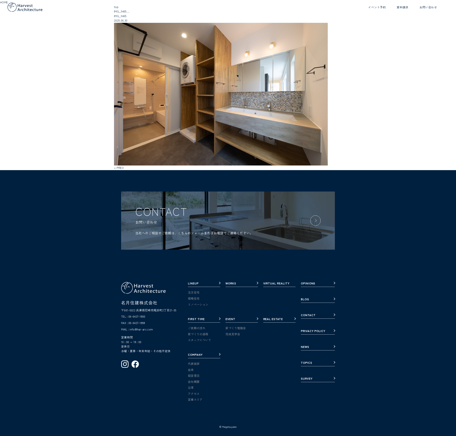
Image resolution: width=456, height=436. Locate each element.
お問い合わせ (428, 7)
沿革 (191, 387)
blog (305, 299)
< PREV (119, 167)
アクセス (194, 393)
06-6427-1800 (136, 316)
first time (196, 319)
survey (307, 379)
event (230, 319)
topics (306, 363)
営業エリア (195, 399)
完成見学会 (233, 334)
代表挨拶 (194, 363)
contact (308, 315)
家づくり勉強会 (236, 328)
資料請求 (402, 7)
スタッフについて (199, 340)
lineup (193, 283)
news (305, 347)
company (195, 355)
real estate (273, 319)
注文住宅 (194, 292)
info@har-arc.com (141, 329)
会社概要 (194, 381)
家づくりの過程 (198, 334)
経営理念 (194, 375)
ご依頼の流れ (196, 328)
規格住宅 (194, 298)
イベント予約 (377, 7)
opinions (308, 283)
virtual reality (276, 283)
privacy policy (313, 331)
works (231, 283)
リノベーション (198, 304)
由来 (191, 370)
